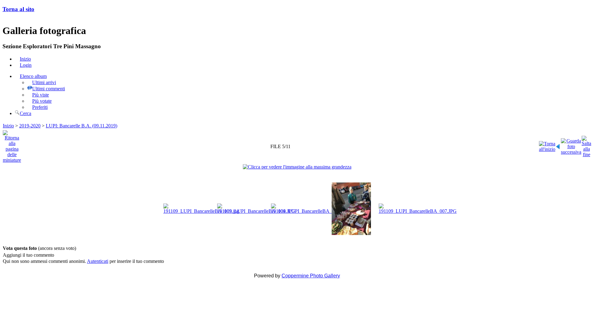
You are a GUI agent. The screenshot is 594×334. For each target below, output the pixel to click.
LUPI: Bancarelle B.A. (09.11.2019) (81, 125)
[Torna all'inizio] (547, 145)
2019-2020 (30, 125)
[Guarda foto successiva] (571, 145)
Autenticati (97, 261)
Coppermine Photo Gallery (311, 275)
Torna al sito (18, 9)
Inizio (8, 125)
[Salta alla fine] (586, 145)
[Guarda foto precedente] (558, 145)
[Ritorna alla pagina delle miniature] (12, 145)
